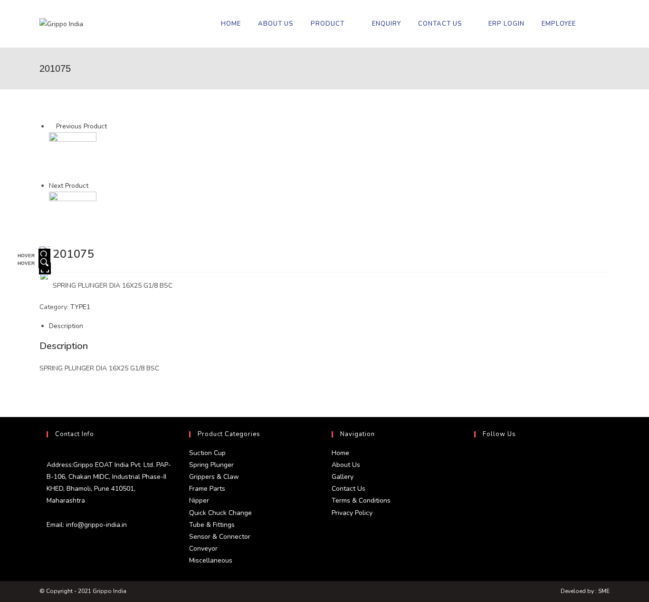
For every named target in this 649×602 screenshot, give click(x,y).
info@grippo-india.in (95, 524)
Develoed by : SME (585, 591)
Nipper (199, 500)
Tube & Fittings (212, 524)
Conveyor (203, 548)
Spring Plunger (211, 464)
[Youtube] (476, 527)
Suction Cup (207, 452)
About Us (346, 464)
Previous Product (81, 126)
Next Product (68, 185)
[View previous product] (51, 126)
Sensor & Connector (219, 536)
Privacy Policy (352, 512)
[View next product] (92, 185)
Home (340, 452)
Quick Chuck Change (220, 512)
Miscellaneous (210, 560)
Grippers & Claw (214, 476)
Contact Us (348, 488)
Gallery (342, 476)
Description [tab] (66, 325)
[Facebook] (476, 481)
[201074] (72, 155)
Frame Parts (207, 488)
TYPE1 (80, 306)
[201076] (72, 215)
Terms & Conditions (361, 500)
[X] (476, 458)
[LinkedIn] (476, 504)
